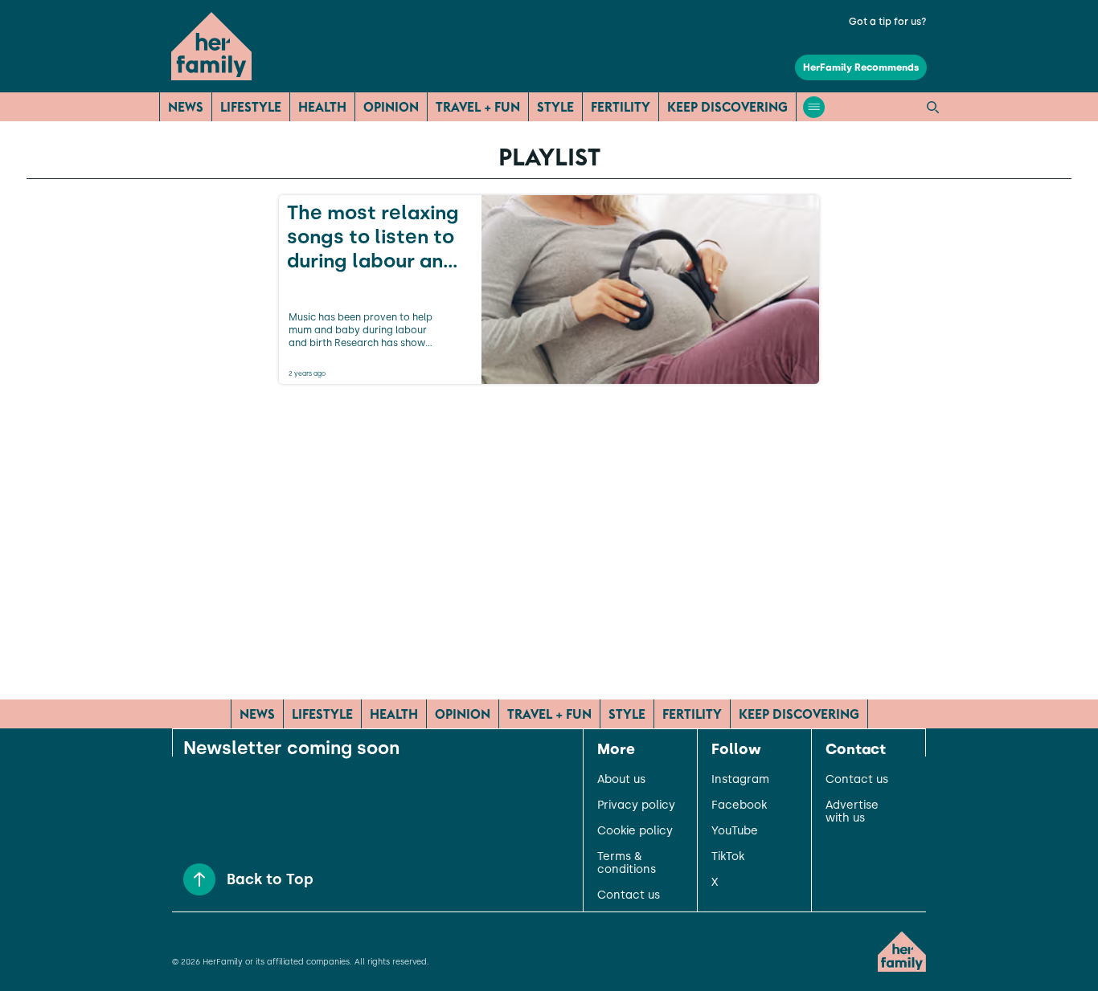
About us (621, 779)
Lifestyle (250, 107)
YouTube (734, 831)
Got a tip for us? (888, 21)
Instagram (740, 779)
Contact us (628, 895)
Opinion (391, 107)
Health (322, 107)
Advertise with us (852, 812)
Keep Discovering (727, 107)
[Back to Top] (199, 879)
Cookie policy (635, 831)
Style (555, 107)
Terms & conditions (626, 863)
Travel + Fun (478, 107)
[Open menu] (814, 107)
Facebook (739, 805)
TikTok (727, 856)
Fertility (620, 107)
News (185, 107)
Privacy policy (636, 805)
